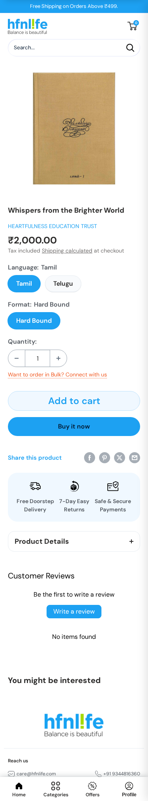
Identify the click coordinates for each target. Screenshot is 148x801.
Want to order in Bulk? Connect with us (57, 374)
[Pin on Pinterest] (104, 457)
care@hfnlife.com (36, 774)
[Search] (130, 47)
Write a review (74, 611)
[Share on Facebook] (89, 457)
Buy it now (74, 426)
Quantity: (22, 342)
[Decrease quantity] (16, 358)
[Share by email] (134, 457)
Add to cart (74, 401)
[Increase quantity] (58, 358)
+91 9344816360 (121, 774)
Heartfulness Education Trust (52, 226)
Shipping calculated (67, 250)
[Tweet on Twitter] (119, 457)
